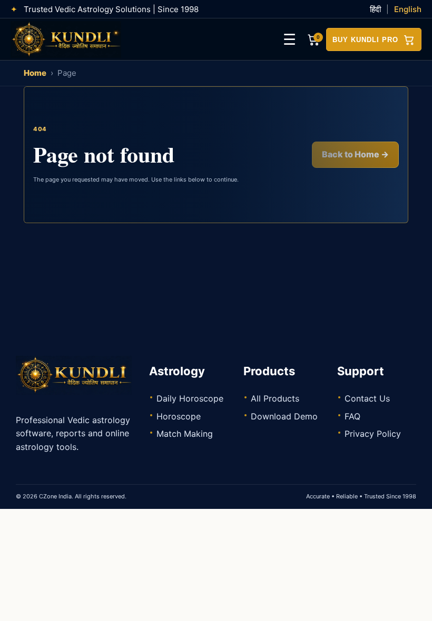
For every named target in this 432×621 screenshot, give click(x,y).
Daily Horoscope (189, 398)
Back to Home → (355, 154)
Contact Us (367, 398)
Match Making (184, 433)
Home (35, 73)
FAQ (352, 416)
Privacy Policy (373, 433)
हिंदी (375, 9)
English (407, 9)
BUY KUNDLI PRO (365, 40)
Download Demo (284, 416)
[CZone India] (68, 39)
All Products (275, 398)
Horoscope (178, 416)
